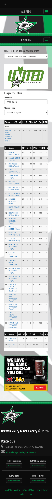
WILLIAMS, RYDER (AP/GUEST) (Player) (13, 297)
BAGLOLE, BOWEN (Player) (14, 153)
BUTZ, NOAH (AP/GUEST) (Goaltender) (13, 325)
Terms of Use (28, 489)
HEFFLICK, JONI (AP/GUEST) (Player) (14, 270)
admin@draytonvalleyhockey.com (21, 452)
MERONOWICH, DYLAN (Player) (14, 194)
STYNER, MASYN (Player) (14, 239)
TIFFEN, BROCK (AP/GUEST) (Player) (14, 278)
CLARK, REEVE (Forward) (14, 159)
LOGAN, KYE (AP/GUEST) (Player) (13, 307)
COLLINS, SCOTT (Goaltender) (13, 254)
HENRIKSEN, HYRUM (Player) (14, 214)
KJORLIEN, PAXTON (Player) (15, 171)
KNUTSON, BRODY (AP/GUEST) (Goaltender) (13, 287)
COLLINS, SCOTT (12, 345)
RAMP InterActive (12, 489)
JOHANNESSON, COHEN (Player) (15, 188)
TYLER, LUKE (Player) (13, 176)
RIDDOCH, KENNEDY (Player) (12, 221)
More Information (14, 466)
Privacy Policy (42, 489)
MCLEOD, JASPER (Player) (14, 228)
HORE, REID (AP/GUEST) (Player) (13, 246)
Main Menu (26, 11)
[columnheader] (9, 122)
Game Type (9, 107)
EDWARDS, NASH (13, 339)
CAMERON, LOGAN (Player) (14, 234)
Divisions (26, 40)
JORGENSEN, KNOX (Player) (14, 165)
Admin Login (26, 494)
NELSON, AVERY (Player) (14, 182)
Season (8, 97)
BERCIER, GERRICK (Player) (12, 201)
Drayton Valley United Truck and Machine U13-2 (8, 135)
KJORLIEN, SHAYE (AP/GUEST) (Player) (13, 316)
